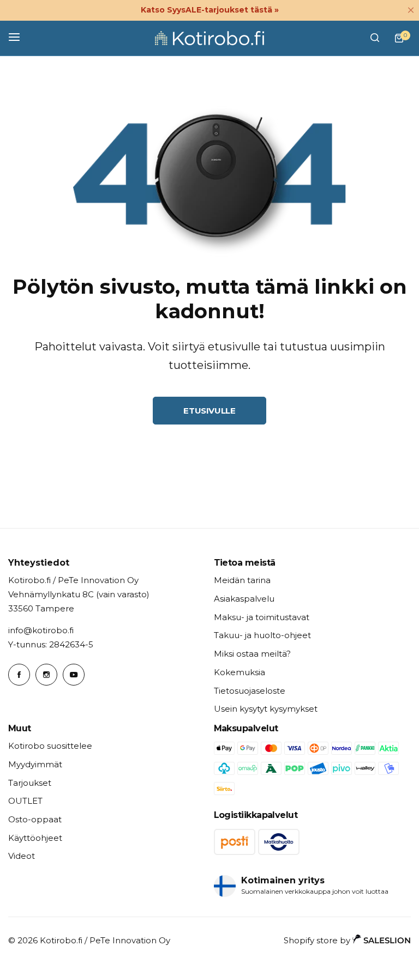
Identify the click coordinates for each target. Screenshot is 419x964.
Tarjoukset (29, 783)
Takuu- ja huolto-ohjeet (262, 635)
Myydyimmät (35, 764)
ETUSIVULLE (209, 410)
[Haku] (375, 38)
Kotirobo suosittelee (50, 746)
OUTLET (25, 801)
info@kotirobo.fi (41, 630)
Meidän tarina (242, 580)
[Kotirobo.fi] (209, 38)
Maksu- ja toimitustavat (261, 617)
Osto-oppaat (35, 819)
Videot (21, 856)
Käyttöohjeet (35, 838)
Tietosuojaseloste (249, 691)
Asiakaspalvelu (244, 598)
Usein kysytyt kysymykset (266, 709)
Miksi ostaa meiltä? (252, 653)
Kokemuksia (239, 672)
